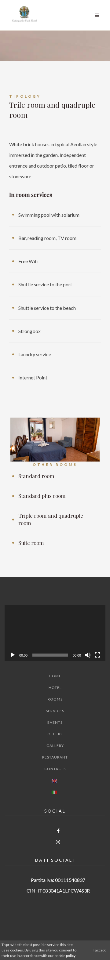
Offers (55, 734)
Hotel (55, 687)
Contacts (55, 768)
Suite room (31, 542)
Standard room (36, 476)
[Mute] (88, 655)
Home (55, 676)
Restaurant (55, 757)
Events (55, 722)
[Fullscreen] (97, 655)
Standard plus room (42, 495)
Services (55, 710)
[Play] (12, 655)
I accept (100, 950)
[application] (55, 633)
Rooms (55, 699)
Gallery (55, 745)
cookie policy (64, 955)
